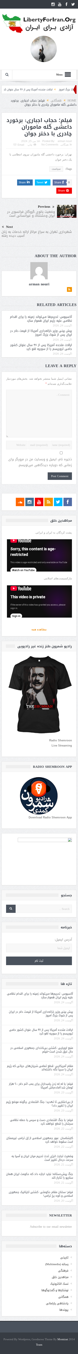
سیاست (56, 169)
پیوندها (63, 1309)
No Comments (49, 144)
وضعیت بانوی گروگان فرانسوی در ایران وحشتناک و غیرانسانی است (31, 214)
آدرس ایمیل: (63, 940)
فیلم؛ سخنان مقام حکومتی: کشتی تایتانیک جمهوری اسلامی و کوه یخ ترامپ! (41, 1193)
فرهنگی (63, 1270)
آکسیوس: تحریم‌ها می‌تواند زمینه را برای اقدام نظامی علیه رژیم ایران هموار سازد (41, 319)
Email (21, 144)
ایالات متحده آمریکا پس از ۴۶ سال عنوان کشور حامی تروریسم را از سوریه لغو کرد (41, 347)
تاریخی (64, 1257)
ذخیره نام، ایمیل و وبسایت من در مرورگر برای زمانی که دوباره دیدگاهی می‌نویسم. (40, 462)
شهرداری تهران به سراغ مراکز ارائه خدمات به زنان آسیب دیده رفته (37, 234)
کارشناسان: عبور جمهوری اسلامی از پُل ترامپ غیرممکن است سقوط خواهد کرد (39, 1139)
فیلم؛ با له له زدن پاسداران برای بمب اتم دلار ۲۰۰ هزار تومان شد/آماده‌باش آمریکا (41, 1085)
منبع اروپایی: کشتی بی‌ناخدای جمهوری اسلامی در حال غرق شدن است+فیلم (41, 1049)
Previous (44, 207)
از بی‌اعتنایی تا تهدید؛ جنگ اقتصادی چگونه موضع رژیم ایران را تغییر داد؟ (39, 1103)
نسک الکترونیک (59, 1283)
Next (9, 227)
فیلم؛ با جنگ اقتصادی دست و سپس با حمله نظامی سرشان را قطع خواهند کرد (41, 1121)
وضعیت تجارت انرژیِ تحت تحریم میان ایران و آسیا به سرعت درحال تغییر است (42, 1157)
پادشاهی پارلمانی (57, 1303)
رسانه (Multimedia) (56, 1264)
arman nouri (65, 141)
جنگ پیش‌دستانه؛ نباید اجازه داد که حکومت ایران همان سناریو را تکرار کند (39, 1175)
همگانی (64, 144)
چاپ (30, 144)
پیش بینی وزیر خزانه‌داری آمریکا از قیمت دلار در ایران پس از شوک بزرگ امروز (41, 333)
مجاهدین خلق (60, 1277)
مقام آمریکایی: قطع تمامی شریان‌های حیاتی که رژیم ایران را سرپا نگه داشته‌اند (40, 1067)
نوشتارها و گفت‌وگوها (54, 1290)
